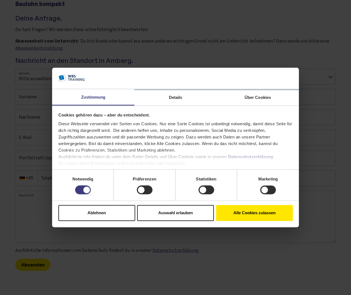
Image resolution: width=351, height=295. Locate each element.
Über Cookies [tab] (258, 97)
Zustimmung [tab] (93, 97)
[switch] (144, 190)
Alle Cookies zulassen (254, 212)
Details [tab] (175, 97)
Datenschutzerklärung (250, 156)
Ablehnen (96, 212)
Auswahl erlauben (175, 212)
